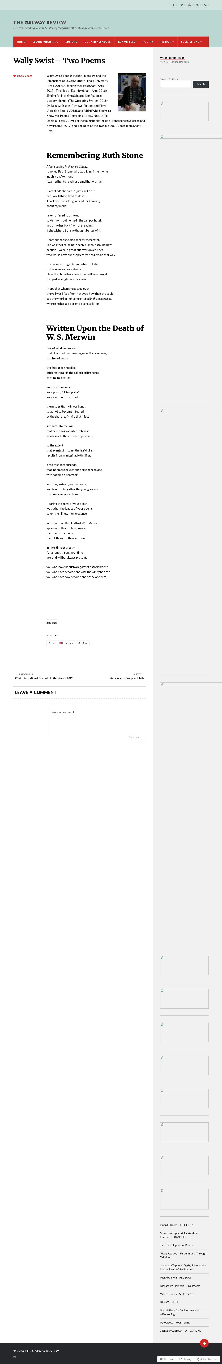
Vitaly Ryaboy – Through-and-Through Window (183, 1255)
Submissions (190, 41)
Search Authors (169, 79)
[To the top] (204, 1343)
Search (201, 84)
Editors (71, 41)
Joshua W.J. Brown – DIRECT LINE (180, 1330)
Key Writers (126, 41)
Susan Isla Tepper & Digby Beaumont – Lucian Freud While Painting (183, 1267)
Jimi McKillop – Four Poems (176, 1245)
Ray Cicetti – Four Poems (175, 1322)
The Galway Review (39, 22)
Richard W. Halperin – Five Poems (180, 1285)
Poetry (148, 41)
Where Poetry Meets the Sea (177, 1293)
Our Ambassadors (97, 41)
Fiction (165, 41)
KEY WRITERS (169, 1302)
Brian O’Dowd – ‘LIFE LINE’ (176, 1224)
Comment (134, 737)
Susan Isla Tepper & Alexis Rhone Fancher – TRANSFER (179, 1234)
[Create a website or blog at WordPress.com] (14, 1357)
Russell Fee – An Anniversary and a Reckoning (179, 1312)
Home (21, 41)
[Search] (205, 5)
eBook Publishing (45, 41)
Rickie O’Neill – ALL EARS (175, 1277)
